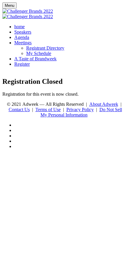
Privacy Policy (80, 109)
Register (22, 64)
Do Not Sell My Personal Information (81, 112)
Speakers (22, 31)
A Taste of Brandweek (35, 58)
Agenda (21, 37)
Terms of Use (48, 109)
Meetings (23, 42)
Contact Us (19, 109)
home (19, 26)
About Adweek (103, 104)
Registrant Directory (45, 48)
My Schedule (38, 53)
